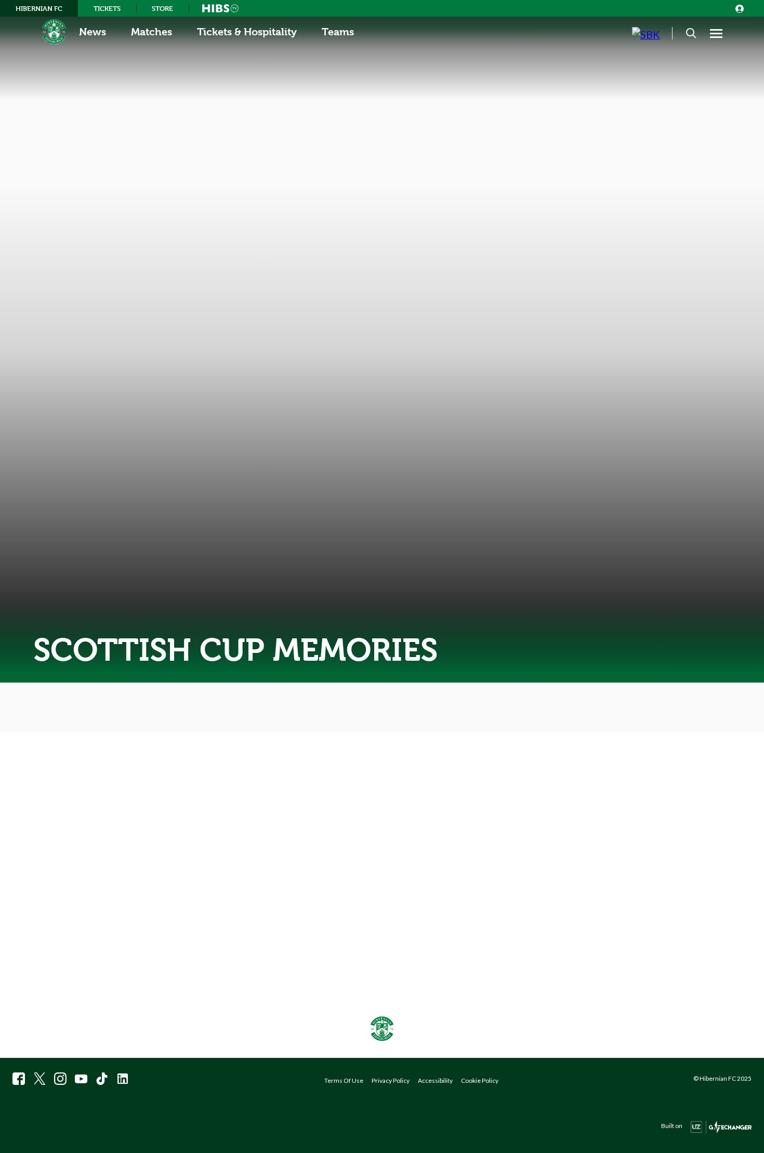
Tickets (107, 8)
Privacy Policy (391, 1080)
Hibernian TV (220, 8)
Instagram (60, 1078)
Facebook (18, 1078)
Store (162, 8)
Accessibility (435, 1080)
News (92, 32)
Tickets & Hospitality (247, 32)
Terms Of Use (343, 1080)
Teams (338, 32)
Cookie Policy (479, 1080)
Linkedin (122, 1078)
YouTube (81, 1078)
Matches (151, 32)
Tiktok (102, 1078)
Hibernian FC (39, 8)
